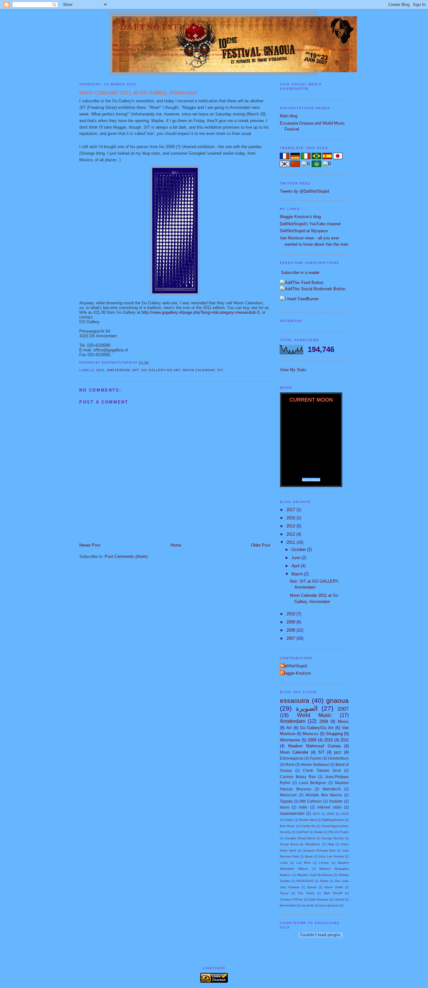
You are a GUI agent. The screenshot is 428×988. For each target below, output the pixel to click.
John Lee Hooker (331, 856)
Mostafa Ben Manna (323, 795)
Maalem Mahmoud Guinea (314, 746)
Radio (324, 881)
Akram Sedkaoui (315, 764)
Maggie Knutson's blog (300, 216)
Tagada (286, 801)
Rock (289, 764)
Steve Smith (333, 887)
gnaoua (337, 700)
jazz (338, 752)
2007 (291, 638)
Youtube (336, 801)
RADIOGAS (304, 881)
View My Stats (293, 369)
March (297, 574)
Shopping (334, 733)
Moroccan (288, 795)
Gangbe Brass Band (300, 838)
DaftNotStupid (162, 26)
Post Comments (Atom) (126, 556)
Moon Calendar (199, 370)
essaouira (294, 700)
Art (135, 370)
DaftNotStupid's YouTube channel (310, 224)
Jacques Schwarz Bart (319, 850)
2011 (100, 370)
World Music (314, 715)
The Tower (306, 893)
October (299, 549)
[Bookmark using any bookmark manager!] (312, 288)
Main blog (288, 116)
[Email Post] (150, 362)
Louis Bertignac (312, 783)
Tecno (284, 893)
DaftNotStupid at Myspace (304, 230)
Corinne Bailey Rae (298, 777)
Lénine (324, 862)
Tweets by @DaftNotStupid (304, 191)
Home (175, 545)
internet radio (329, 807)
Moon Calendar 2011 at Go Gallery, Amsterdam (138, 92)
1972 (316, 813)
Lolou (284, 862)
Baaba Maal (308, 819)
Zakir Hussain (318, 899)
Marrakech (332, 789)
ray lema (307, 905)
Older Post (260, 545)
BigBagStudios (333, 819)
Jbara (309, 856)
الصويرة (307, 708)
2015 (291, 517)
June (296, 557)
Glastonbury (338, 758)
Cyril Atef (302, 832)
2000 (330, 813)
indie (303, 807)
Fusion (315, 758)
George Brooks (332, 838)
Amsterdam (118, 370)
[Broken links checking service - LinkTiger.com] (214, 981)
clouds (339, 899)
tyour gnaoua (329, 905)
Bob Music (287, 826)
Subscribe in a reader (300, 272)
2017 (291, 509)
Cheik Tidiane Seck (322, 770)
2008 (291, 630)
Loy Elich (303, 862)
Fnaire (344, 832)
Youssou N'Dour (291, 899)
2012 (291, 534)
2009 (291, 622)
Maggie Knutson (296, 673)
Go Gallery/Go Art (160, 370)
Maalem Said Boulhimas (315, 875)
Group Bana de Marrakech (300, 844)
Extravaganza (291, 758)
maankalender (292, 813)
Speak (311, 887)
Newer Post (89, 545)
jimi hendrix (288, 905)
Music (343, 721)
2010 (291, 613)
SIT (220, 370)
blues (284, 807)
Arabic (289, 819)
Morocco (310, 733)
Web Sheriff (333, 893)
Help (330, 844)
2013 (291, 526)
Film (331, 832)
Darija (319, 832)
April (296, 565)
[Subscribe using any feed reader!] (301, 282)
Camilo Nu (308, 826)
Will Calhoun (311, 801)
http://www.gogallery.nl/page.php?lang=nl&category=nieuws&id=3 (200, 312)
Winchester (290, 740)
